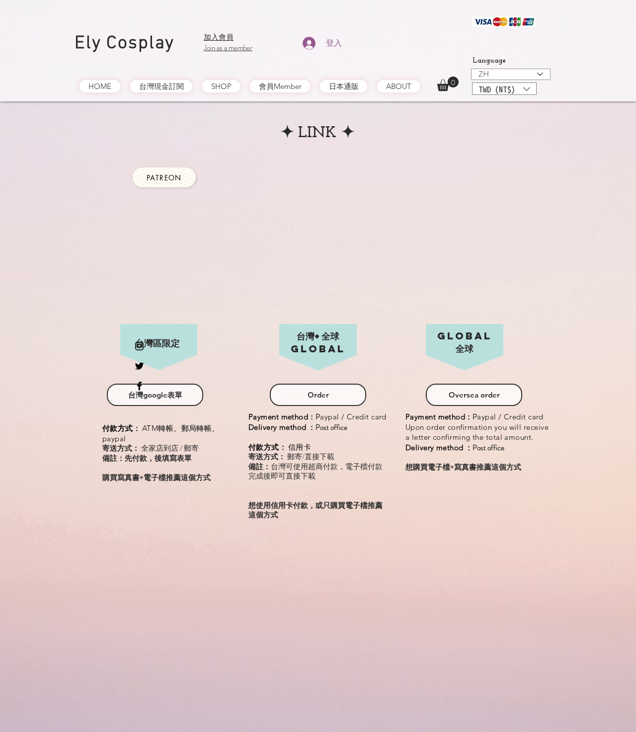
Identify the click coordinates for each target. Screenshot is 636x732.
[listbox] (504, 88)
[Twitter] (139, 366)
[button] (448, 84)
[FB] (139, 386)
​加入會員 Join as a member (228, 42)
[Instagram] (139, 346)
